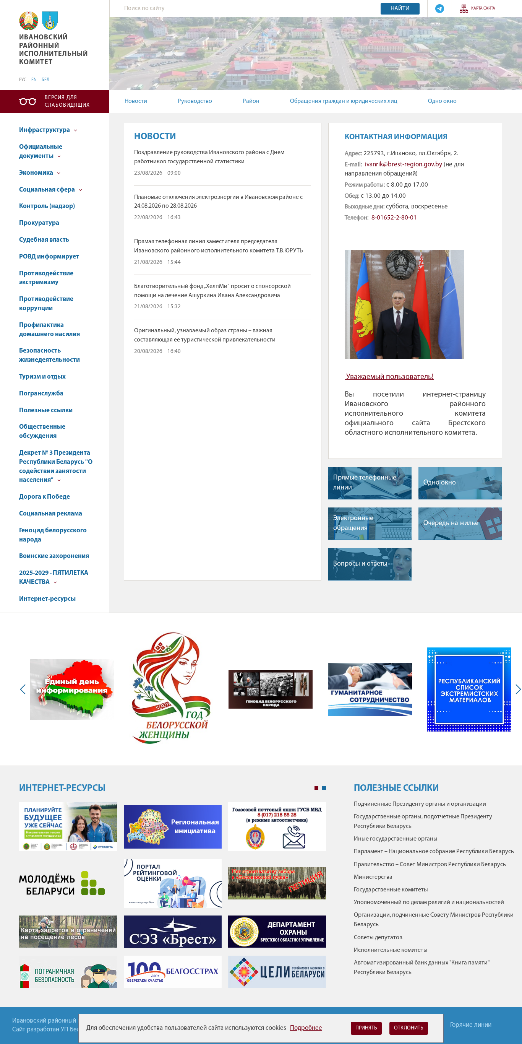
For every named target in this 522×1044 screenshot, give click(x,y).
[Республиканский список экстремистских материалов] (469, 689)
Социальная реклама (50, 514)
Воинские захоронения (54, 556)
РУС (22, 80)
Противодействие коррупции (46, 304)
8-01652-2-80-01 (394, 218)
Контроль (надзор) (47, 206)
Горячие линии (470, 1025)
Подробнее (306, 1028)
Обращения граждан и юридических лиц (343, 101)
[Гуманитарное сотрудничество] (370, 689)
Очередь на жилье (450, 523)
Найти (400, 9)
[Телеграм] (439, 8)
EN (34, 80)
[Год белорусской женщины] (171, 689)
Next (516, 689)
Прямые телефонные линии (364, 483)
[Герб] (28, 20)
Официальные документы (40, 151)
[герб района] (50, 20)
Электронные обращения (353, 523)
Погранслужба (41, 393)
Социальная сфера (47, 190)
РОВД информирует (49, 257)
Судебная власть (44, 240)
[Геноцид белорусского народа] (271, 689)
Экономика (36, 173)
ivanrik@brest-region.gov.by (403, 164)
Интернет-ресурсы (47, 599)
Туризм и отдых (42, 377)
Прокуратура (39, 223)
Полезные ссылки (46, 410)
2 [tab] (324, 788)
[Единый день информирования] (72, 689)
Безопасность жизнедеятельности (49, 355)
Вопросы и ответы (360, 564)
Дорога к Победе (44, 497)
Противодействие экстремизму (46, 278)
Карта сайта (483, 9)
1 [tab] (316, 788)
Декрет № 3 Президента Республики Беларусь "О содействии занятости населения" (55, 466)
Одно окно (442, 101)
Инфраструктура (45, 130)
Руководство (195, 101)
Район (251, 101)
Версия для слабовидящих (67, 101)
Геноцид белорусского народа (53, 535)
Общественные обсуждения (42, 431)
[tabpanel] (172, 898)
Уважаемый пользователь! (390, 377)
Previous (24, 689)
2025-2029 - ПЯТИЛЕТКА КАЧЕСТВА (53, 577)
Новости (136, 101)
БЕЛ (45, 80)
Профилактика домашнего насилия (49, 330)
